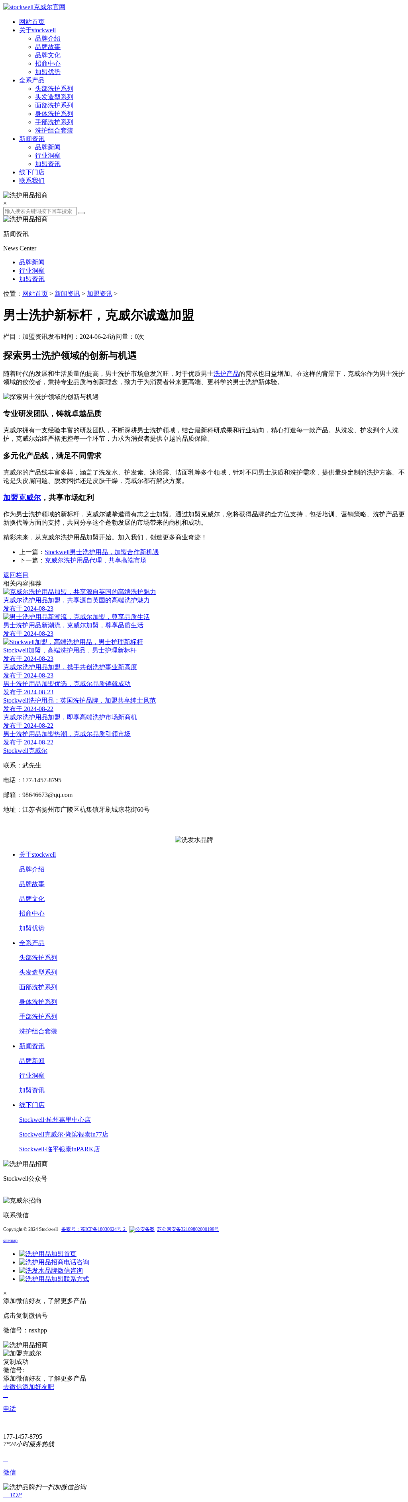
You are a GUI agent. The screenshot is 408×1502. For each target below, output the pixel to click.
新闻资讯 (32, 138)
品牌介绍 (48, 38)
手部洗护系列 (54, 122)
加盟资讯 (48, 163)
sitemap (10, 1240)
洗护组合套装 (54, 130)
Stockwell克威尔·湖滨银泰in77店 (63, 1134)
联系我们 (32, 180)
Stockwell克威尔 (25, 750)
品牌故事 (48, 46)
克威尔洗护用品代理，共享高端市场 (96, 560)
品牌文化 (48, 55)
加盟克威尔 (22, 497)
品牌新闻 (48, 147)
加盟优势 (48, 71)
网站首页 (32, 21)
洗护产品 (226, 373)
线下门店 (32, 172)
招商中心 (48, 63)
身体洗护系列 (54, 113)
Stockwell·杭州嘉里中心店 (55, 1119)
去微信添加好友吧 (28, 1386)
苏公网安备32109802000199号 (188, 1229)
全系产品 (32, 80)
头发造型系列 (54, 97)
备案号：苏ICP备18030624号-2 (94, 1229)
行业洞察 (48, 155)
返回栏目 (16, 575)
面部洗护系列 (54, 105)
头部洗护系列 (54, 88)
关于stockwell (37, 30)
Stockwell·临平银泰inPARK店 (59, 1149)
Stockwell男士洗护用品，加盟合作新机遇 (102, 552)
